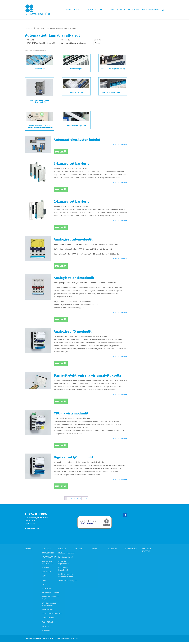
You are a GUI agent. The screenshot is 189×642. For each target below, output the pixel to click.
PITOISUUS (46, 588)
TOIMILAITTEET (48, 618)
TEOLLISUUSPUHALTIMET (52, 613)
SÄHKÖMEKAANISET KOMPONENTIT (49, 604)
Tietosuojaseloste (32, 529)
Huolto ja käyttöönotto (63, 562)
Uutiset (103, 10)
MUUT (44, 576)
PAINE (44, 580)
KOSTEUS (45, 567)
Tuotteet (78, 10)
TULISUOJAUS (47, 622)
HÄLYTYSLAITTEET (49, 557)
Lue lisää (60, 151)
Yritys (111, 10)
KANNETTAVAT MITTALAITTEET (48, 562)
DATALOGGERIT (48, 553)
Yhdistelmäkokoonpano (68, 580)
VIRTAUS (45, 626)
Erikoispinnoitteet (65, 557)
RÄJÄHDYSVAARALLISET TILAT (41, 28)
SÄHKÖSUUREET (48, 609)
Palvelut (90, 10)
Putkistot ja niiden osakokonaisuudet (65, 575)
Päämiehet (121, 10)
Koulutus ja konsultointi (63, 568)
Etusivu (68, 10)
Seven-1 (38, 638)
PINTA (44, 584)
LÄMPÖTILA (46, 572)
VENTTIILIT (46, 630)
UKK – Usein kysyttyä (150, 10)
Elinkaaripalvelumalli (66, 553)
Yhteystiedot (133, 10)
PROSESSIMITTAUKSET (51, 592)
